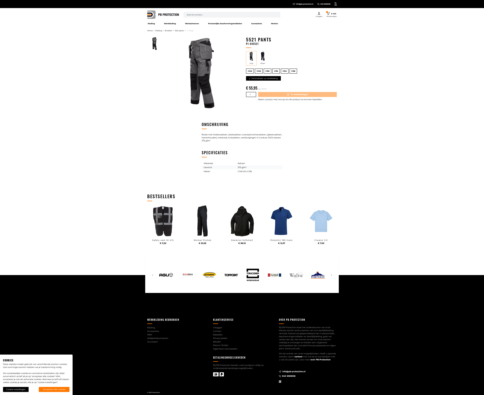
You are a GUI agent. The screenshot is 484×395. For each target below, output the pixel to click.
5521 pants (179, 30)
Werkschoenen (192, 23)
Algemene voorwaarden (225, 349)
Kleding (151, 23)
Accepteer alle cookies (54, 389)
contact (298, 356)
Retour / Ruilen (220, 345)
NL (336, 3)
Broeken (168, 30)
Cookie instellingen (16, 389)
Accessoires (256, 23)
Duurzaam (152, 342)
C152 (276, 71)
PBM (149, 335)
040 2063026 (325, 4)
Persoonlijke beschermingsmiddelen (225, 23)
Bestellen (218, 335)
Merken (274, 23)
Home (150, 30)
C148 (259, 71)
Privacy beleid (220, 338)
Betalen (217, 342)
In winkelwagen (299, 94)
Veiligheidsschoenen (157, 338)
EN (336, 5)
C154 (285, 71)
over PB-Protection (320, 359)
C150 (267, 71)
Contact (217, 331)
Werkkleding (170, 23)
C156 (293, 71)
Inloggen (217, 327)
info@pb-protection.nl (304, 4)
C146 (250, 71)
